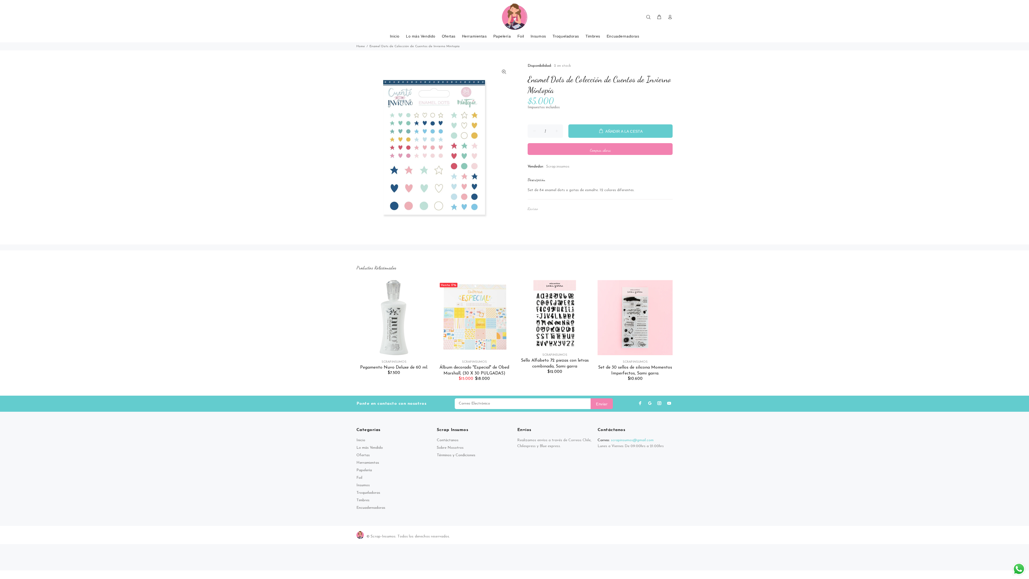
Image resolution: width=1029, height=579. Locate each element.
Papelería (364, 470)
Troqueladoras (368, 493)
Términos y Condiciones (456, 455)
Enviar (601, 404)
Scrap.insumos (557, 167)
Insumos (363, 485)
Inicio (360, 440)
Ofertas (363, 455)
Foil (359, 478)
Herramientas (367, 463)
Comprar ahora (600, 150)
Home (360, 46)
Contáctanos (447, 440)
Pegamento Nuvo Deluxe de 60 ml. (394, 367)
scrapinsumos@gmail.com (632, 440)
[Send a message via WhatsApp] (1019, 569)
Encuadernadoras (370, 508)
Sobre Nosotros (450, 448)
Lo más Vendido (369, 448)
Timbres (363, 500)
